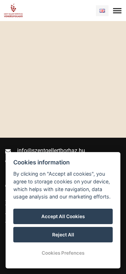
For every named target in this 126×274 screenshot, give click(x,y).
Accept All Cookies (63, 216)
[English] (102, 10)
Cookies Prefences (63, 253)
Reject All (63, 234)
